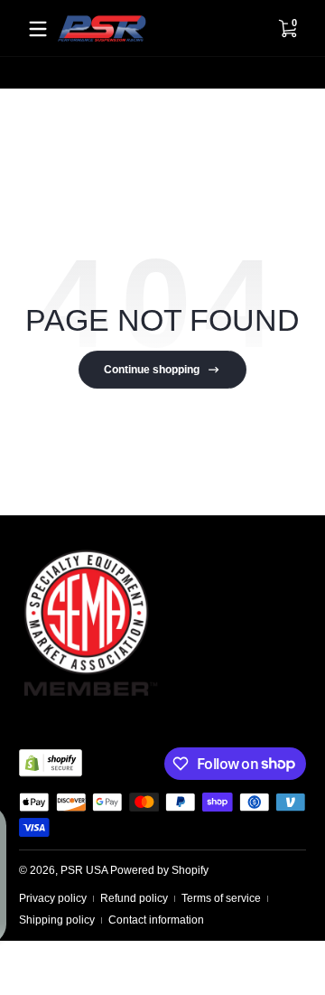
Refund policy (134, 898)
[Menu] (38, 29)
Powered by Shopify (159, 870)
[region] (162, 73)
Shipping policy (57, 920)
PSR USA (83, 870)
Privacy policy (53, 898)
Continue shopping (152, 369)
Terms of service (221, 898)
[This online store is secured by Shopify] (50, 762)
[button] (287, 29)
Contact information (156, 920)
